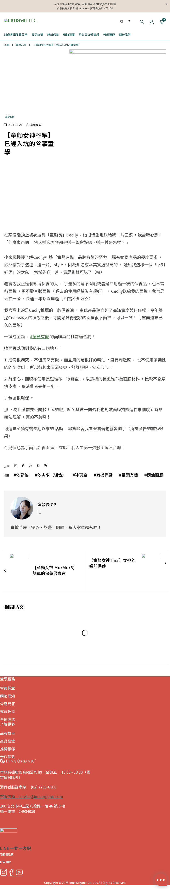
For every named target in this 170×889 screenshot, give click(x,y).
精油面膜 (155, 474)
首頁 (7, 45)
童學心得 (21, 45)
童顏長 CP (36, 125)
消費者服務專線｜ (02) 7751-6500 (28, 786)
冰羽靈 (81, 474)
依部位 (22, 474)
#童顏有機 (39, 337)
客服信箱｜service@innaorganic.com (31, 796)
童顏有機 (129, 474)
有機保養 (104, 474)
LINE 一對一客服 (15, 848)
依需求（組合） (51, 474)
